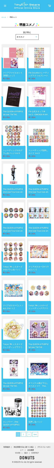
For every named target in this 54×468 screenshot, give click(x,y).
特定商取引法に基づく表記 (24, 447)
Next (35, 434)
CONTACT (35, 453)
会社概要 (30, 450)
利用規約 (6, 447)
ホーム (4, 17)
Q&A (26, 453)
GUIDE (17, 453)
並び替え (27, 32)
